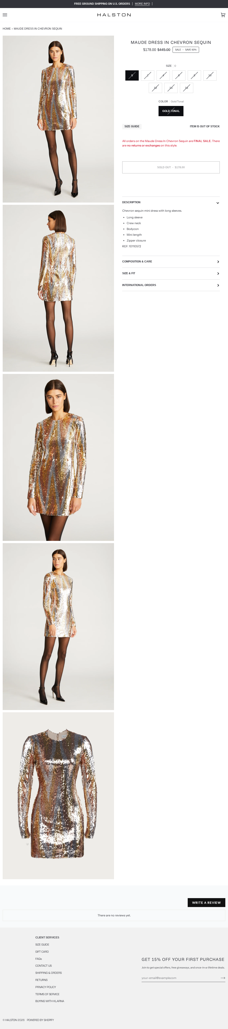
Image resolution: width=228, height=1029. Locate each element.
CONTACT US (43, 965)
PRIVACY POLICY (45, 987)
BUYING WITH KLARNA (49, 1001)
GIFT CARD (42, 951)
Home (7, 28)
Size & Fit (128, 273)
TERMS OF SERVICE (47, 994)
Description (131, 202)
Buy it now (171, 186)
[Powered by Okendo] (23, 904)
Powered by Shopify (40, 1020)
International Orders (139, 285)
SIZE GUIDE (42, 944)
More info (142, 3)
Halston (11, 1020)
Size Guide (131, 126)
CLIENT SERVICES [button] (47, 937)
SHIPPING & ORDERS (48, 972)
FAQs (38, 958)
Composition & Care (137, 261)
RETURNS (41, 980)
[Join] (219, 977)
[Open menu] (9, 15)
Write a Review (206, 902)
